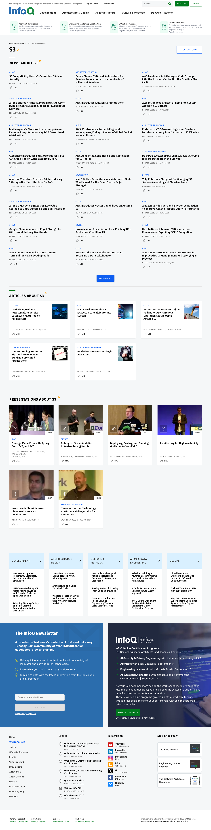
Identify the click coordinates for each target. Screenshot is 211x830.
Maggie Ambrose (20, 452)
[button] (40, 707)
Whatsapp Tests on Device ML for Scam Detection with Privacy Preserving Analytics (66, 600)
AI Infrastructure (105, 12)
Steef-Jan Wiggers (151, 86)
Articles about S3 (26, 296)
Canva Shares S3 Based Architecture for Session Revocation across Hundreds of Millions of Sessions (99, 79)
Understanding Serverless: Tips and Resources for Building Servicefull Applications (28, 356)
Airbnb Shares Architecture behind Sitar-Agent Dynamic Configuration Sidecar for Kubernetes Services (37, 106)
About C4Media (16, 776)
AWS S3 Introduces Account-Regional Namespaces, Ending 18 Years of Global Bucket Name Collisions (104, 132)
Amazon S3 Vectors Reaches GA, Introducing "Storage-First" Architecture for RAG (35, 181)
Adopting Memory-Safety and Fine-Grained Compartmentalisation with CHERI (26, 607)
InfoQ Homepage (16, 43)
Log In (12, 747)
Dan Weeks (79, 456)
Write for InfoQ (16, 762)
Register (181, 3)
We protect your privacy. (25, 713)
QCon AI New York (73, 788)
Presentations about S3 (32, 399)
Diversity (13, 796)
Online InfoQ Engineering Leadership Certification (83, 762)
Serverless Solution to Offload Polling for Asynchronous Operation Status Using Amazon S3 (161, 314)
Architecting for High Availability (179, 443)
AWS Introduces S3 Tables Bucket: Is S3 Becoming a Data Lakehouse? (99, 254)
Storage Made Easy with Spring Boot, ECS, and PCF (30, 445)
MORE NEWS (104, 278)
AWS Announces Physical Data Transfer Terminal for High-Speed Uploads (33, 254)
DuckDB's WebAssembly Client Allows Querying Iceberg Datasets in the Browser (170, 157)
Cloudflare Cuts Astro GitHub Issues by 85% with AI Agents (64, 576)
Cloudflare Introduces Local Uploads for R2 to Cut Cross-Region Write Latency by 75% (36, 157)
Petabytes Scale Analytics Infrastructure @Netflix (77, 445)
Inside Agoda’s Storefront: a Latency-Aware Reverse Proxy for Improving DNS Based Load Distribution (36, 132)
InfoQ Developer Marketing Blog (17, 789)
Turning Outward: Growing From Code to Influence (105, 589)
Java (14, 439)
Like (15, 88)
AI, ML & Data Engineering (154, 152)
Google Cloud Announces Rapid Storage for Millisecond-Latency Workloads (35, 230)
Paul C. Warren (37, 452)
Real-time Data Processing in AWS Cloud (94, 353)
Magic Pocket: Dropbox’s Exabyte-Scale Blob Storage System (94, 312)
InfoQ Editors (15, 767)
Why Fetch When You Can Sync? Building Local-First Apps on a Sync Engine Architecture (184, 602)
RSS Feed (18, 50)
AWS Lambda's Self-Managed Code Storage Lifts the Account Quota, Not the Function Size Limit (170, 79)
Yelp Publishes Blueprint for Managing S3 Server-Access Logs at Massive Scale (167, 181)
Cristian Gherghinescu (154, 330)
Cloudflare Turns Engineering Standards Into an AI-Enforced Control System (182, 577)
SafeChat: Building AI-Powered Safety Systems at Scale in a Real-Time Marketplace (144, 577)
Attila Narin (166, 456)
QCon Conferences (18, 752)
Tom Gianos (66, 456)
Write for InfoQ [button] (109, 4)
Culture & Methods (133, 12)
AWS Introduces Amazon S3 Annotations (100, 102)
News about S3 (23, 63)
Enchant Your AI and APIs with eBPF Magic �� (183, 589)
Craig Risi (147, 186)
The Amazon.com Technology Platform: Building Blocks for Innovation (78, 511)
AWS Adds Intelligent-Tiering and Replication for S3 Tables (103, 157)
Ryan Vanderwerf (119, 456)
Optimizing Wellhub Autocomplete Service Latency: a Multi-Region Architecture (26, 314)
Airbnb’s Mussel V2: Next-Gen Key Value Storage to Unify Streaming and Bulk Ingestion (37, 207)
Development (48, 12)
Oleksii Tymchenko (86, 372)
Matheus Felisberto (21, 330)
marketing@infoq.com (84, 821)
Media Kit (13, 781)
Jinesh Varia (18, 520)
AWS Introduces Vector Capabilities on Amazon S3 (104, 207)
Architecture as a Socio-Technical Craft (65, 587)
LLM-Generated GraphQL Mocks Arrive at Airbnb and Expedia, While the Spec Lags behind (25, 592)
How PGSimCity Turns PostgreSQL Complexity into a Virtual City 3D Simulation (25, 577)
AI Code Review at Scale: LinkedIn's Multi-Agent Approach (143, 591)
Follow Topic (189, 50)
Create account (17, 742)
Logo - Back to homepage (22, 11)
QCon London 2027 (74, 795)
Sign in (196, 3)
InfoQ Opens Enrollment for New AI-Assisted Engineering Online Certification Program (143, 605)
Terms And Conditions (165, 821)
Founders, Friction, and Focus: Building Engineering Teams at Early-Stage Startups (103, 602)
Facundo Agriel (85, 330)
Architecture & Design (75, 12)
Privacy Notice (147, 821)
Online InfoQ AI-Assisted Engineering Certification (83, 772)
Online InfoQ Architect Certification (82, 753)
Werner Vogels (68, 520)
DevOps (156, 12)
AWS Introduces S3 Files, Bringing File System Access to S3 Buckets (169, 104)
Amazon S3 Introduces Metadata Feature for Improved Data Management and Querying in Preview (169, 255)
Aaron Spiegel (19, 454)
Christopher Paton (21, 372)
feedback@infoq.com (18, 821)
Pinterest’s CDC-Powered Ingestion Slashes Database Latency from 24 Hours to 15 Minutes (170, 131)
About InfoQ (15, 772)
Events (168, 12)
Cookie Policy (182, 821)
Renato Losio (15, 83)
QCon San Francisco (74, 780)
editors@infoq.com (61, 821)
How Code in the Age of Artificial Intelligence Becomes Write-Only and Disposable (104, 577)
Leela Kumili (82, 86)
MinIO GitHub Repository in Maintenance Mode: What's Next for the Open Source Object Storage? (104, 182)
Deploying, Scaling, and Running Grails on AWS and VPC (129, 445)
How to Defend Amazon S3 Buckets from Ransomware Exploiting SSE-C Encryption (167, 230)
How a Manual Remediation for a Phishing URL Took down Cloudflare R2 (103, 230)
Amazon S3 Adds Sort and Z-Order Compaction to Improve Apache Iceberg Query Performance (170, 207)
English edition (92, 4)
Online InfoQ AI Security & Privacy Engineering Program (81, 744)
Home (12, 737)
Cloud (12, 72)
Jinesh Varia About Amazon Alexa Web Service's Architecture (28, 511)
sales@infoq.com (38, 821)
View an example (43, 649)
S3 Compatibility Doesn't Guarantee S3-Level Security (36, 78)
